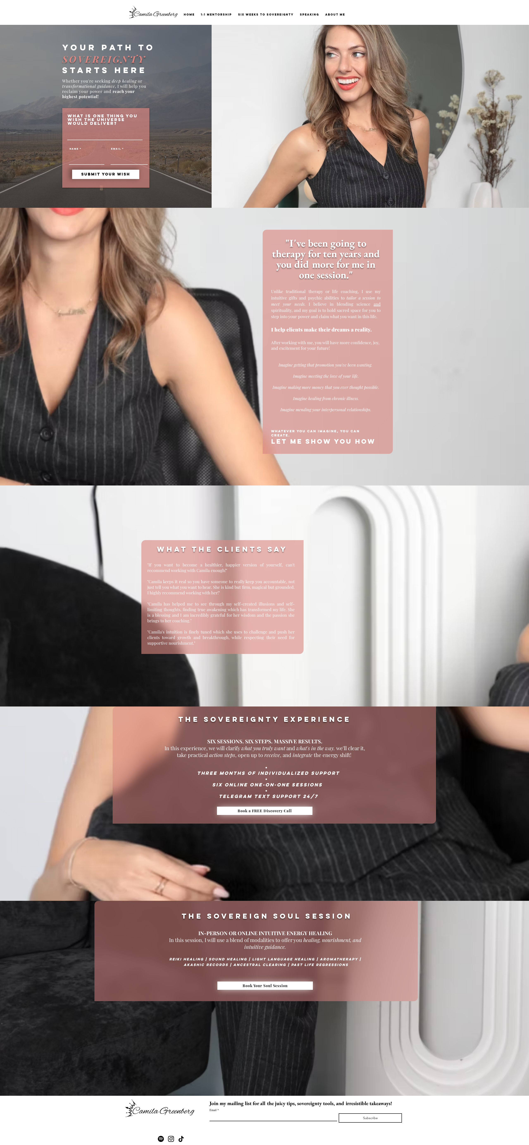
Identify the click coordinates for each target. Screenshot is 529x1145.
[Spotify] (161, 1139)
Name (74, 149)
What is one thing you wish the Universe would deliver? (103, 119)
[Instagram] (171, 1139)
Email (116, 149)
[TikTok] (181, 1139)
